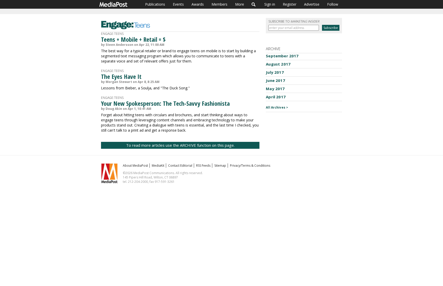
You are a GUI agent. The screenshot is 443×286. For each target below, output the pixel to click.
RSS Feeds (203, 165)
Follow (332, 4)
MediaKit (158, 165)
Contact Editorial (180, 165)
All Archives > (277, 107)
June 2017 (275, 80)
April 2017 (276, 96)
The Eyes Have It (121, 76)
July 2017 (275, 72)
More (239, 4)
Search (253, 4)
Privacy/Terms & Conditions (250, 165)
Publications (155, 4)
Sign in (269, 4)
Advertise (311, 4)
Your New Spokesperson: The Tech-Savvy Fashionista (165, 103)
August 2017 (278, 64)
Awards (198, 4)
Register (289, 4)
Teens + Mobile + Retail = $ (133, 39)
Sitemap (220, 165)
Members (219, 4)
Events (178, 4)
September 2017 (282, 55)
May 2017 (275, 88)
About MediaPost (135, 165)
